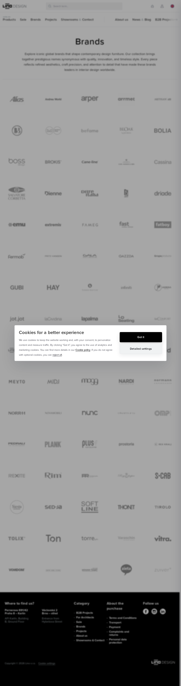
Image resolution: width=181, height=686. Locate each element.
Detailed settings (141, 349)
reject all (57, 355)
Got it (140, 337)
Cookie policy (82, 350)
